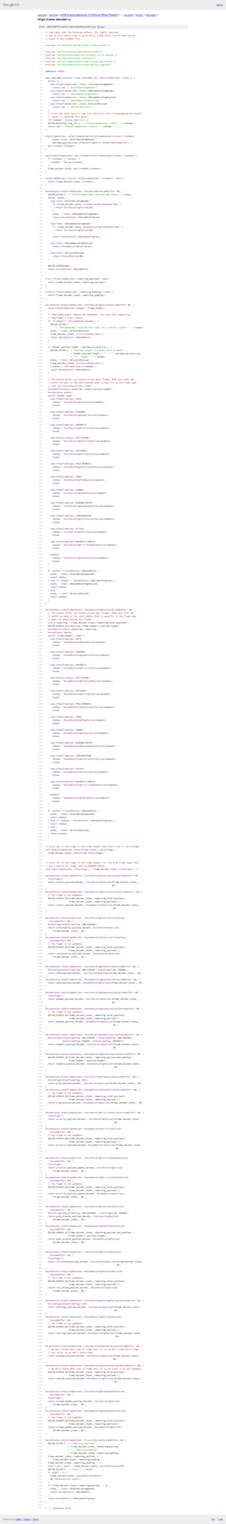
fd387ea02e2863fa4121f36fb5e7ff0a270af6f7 (89, 15)
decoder (151, 15)
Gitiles (19, 1519)
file (100, 26)
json (220, 1519)
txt (213, 1519)
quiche (42, 15)
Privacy (26, 1519)
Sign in (219, 4)
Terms (35, 1519)
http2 (139, 15)
